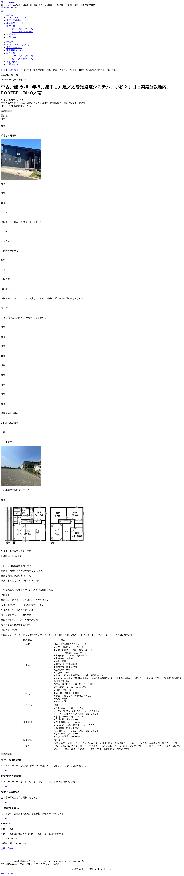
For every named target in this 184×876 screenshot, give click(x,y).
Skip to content (7, 2)
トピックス (11, 34)
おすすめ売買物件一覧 (22, 31)
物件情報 (14, 70)
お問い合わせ (12, 37)
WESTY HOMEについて (17, 17)
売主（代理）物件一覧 (22, 29)
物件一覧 (10, 26)
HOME (9, 15)
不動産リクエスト (15, 23)
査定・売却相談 (14, 20)
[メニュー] (2, 10)
